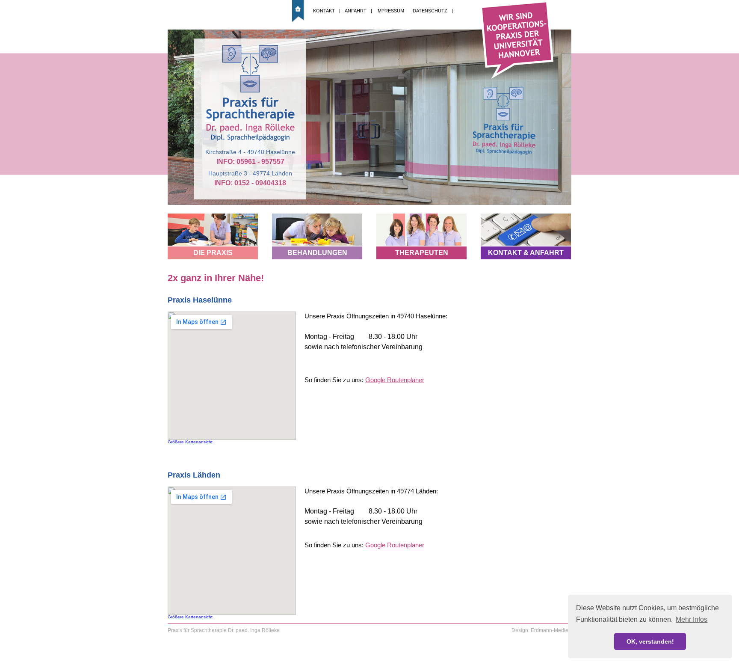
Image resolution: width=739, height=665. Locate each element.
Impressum (390, 10)
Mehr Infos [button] (691, 619)
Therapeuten (421, 252)
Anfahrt (356, 10)
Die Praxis (213, 252)
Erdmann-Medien (551, 630)
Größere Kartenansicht (190, 441)
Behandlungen (317, 252)
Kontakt (324, 10)
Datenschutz (430, 10)
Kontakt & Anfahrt (526, 252)
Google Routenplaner (394, 379)
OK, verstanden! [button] (650, 641)
